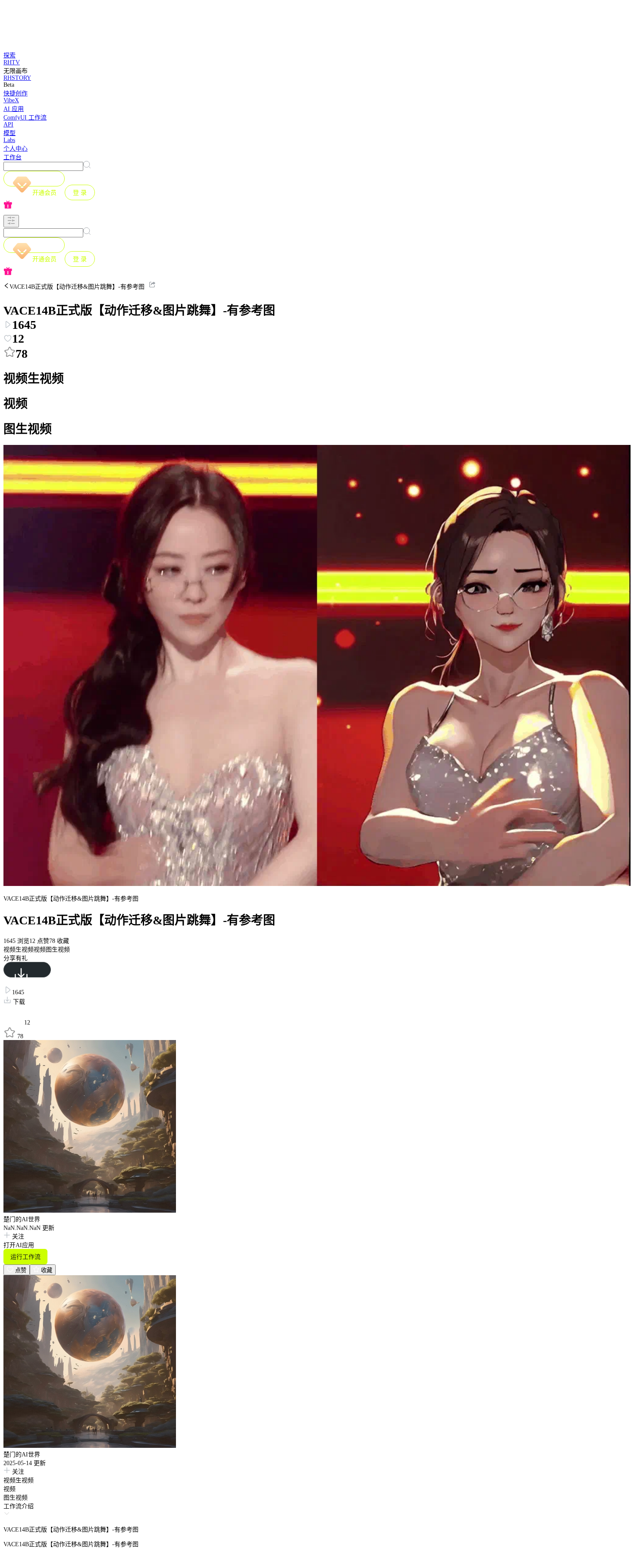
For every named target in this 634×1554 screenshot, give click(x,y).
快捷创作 (15, 93)
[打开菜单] (11, 221)
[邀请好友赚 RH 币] (317, 205)
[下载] (27, 969)
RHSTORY (17, 78)
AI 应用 (13, 109)
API (8, 124)
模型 (9, 133)
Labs (9, 140)
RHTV (11, 62)
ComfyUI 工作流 (25, 117)
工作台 (12, 157)
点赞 (19, 1270)
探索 (9, 55)
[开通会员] (34, 178)
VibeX (11, 100)
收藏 (45, 1270)
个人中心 (15, 148)
